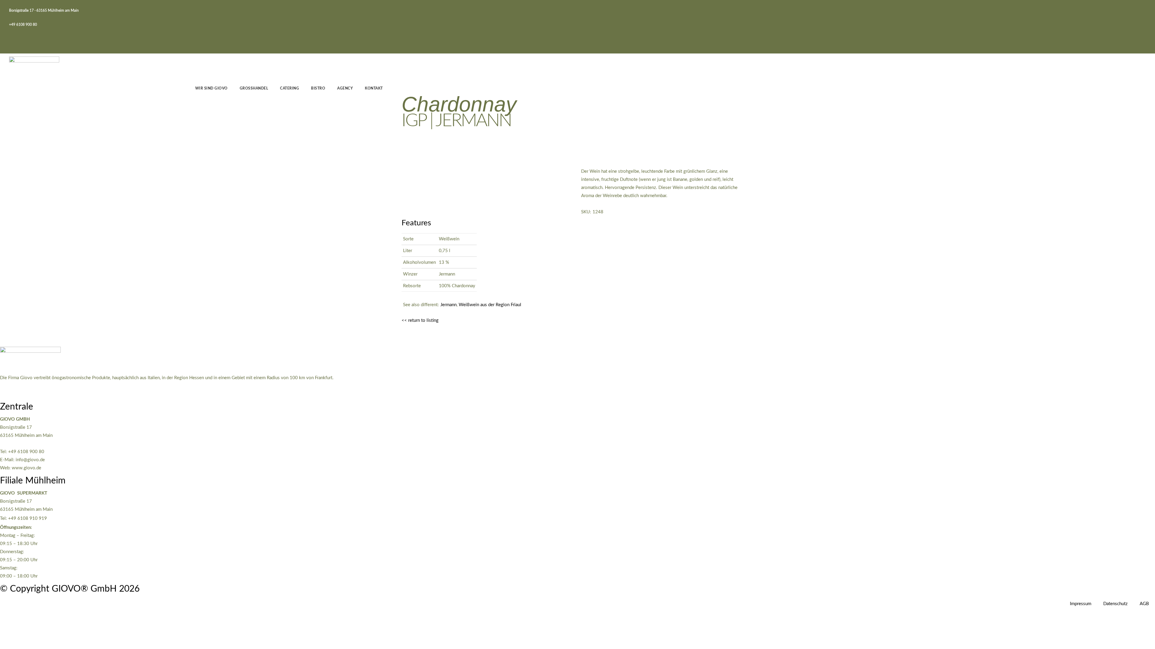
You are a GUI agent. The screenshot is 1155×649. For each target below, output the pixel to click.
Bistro (318, 88)
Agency (345, 88)
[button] (13, 39)
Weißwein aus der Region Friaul (490, 305)
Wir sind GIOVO (211, 88)
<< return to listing (420, 320)
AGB (1144, 604)
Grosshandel (254, 88)
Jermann (448, 305)
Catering (289, 88)
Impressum (1080, 604)
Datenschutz (1115, 604)
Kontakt (374, 88)
